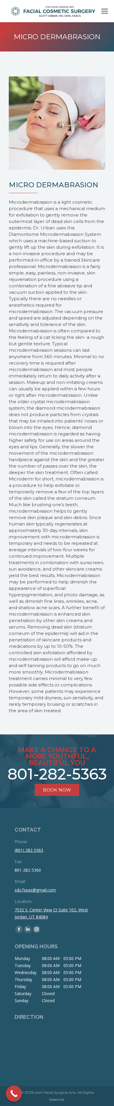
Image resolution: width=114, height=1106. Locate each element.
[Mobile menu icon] (104, 11)
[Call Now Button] (14, 1094)
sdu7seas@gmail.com (35, 890)
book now (57, 790)
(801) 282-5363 (29, 850)
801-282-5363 (57, 774)
